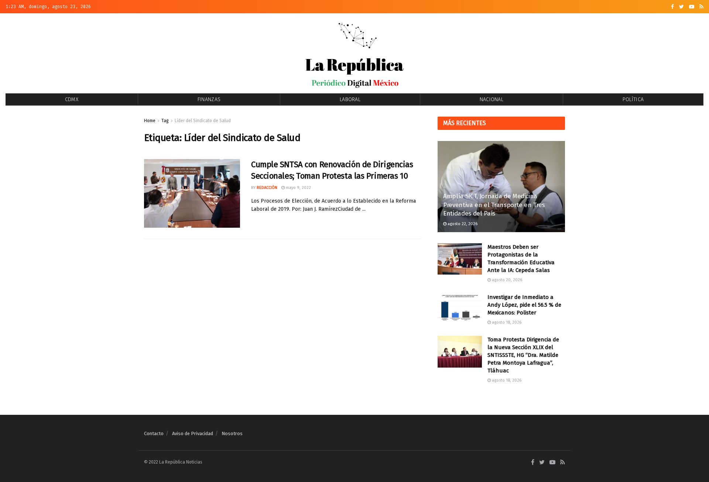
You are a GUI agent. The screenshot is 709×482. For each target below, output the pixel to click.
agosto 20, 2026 (506, 280)
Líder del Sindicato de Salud (203, 120)
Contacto (154, 433)
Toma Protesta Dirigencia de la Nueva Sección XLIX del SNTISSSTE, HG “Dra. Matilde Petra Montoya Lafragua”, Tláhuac (523, 355)
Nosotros (232, 433)
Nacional (491, 99)
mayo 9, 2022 (298, 187)
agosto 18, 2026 (506, 322)
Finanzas (209, 99)
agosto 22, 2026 (461, 223)
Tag (165, 120)
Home (149, 120)
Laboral (350, 99)
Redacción (267, 187)
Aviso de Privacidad (192, 433)
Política (633, 99)
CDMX (71, 99)
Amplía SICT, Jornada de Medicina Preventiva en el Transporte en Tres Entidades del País (494, 205)
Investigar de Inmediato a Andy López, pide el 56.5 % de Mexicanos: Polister (524, 305)
